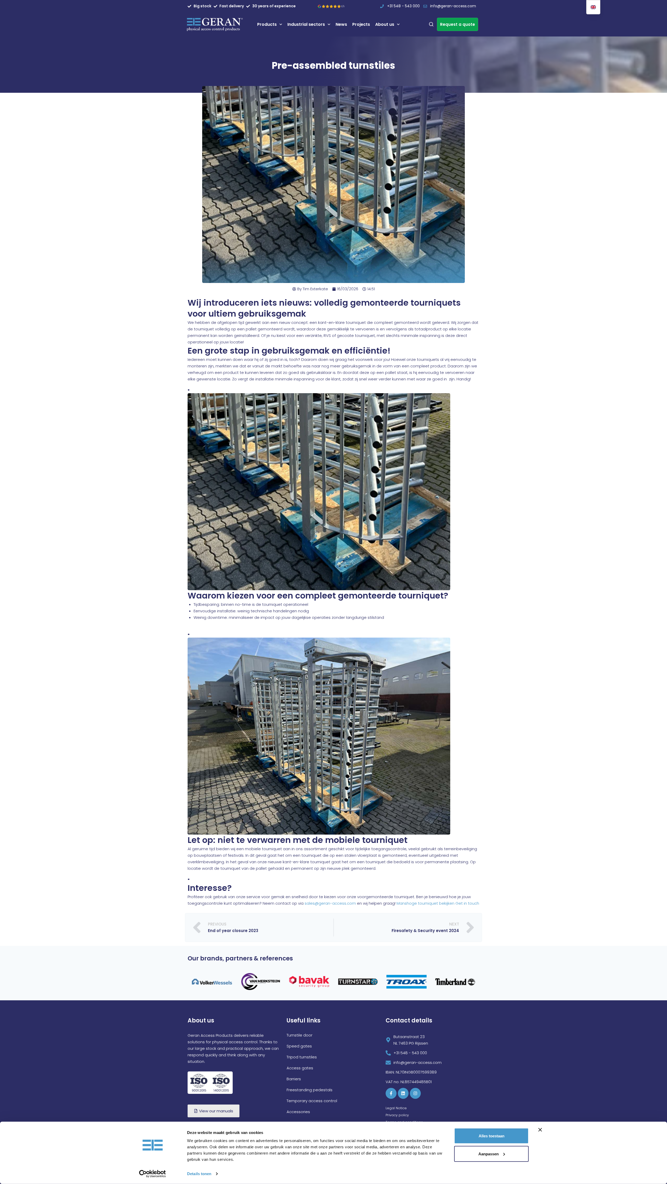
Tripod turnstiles (302, 1076)
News (341, 24)
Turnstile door (299, 1054)
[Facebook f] (391, 1112)
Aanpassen (488, 1153)
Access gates (300, 1087)
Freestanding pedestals (309, 1109)
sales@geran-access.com (330, 903)
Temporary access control (312, 1120)
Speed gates (299, 1065)
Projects (361, 24)
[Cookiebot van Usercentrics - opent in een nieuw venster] (152, 1174)
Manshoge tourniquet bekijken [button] (426, 903)
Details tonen (199, 1173)
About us (384, 24)
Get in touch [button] (467, 903)
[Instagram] (415, 1112)
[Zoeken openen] (431, 24)
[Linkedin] (403, 1112)
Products (267, 24)
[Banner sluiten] (540, 1130)
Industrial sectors (306, 24)
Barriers (294, 1098)
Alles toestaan (491, 1136)
